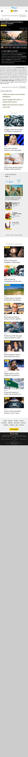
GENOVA (23, 423)
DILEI (12, 436)
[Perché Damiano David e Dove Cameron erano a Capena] (14, 346)
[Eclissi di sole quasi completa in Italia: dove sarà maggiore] (14, 251)
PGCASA (23, 435)
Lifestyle (7, 116)
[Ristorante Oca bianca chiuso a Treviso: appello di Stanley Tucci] (14, 308)
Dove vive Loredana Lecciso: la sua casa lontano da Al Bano (13, 150)
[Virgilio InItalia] (14, 11)
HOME (2, 19)
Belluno (5, 390)
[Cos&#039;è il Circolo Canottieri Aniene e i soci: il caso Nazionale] (14, 402)
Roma (9, 25)
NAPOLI (22, 420)
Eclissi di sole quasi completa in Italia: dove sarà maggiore (12, 262)
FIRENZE (10, 423)
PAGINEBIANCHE (4, 436)
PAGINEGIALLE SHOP (18, 435)
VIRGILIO (7, 435)
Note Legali (7, 439)
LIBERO (4, 435)
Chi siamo (2, 439)
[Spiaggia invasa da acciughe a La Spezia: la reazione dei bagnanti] (14, 120)
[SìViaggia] (14, 8)
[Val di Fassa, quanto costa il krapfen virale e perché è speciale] (14, 158)
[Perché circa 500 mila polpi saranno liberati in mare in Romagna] (14, 327)
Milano (5, 146)
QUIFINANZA (20, 436)
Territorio (7, 247)
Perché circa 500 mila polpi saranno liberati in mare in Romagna (13, 337)
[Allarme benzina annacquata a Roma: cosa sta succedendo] (14, 270)
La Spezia (6, 127)
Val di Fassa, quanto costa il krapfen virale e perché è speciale (13, 169)
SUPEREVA (14, 437)
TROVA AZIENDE (14, 429)
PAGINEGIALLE (11, 435)
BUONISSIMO (24, 436)
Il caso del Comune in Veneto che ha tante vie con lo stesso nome (13, 394)
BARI (16, 425)
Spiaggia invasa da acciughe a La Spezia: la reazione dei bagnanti (13, 131)
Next (26, 48)
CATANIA (12, 425)
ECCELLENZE (6, 19)
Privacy (11, 439)
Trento (5, 165)
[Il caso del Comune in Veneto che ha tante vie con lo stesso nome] (14, 383)
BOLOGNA (16, 423)
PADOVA (21, 425)
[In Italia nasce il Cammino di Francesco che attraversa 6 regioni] (14, 289)
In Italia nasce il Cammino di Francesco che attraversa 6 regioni (13, 300)
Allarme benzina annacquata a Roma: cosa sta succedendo (12, 281)
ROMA (5, 420)
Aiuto (14, 440)
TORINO (16, 420)
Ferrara (5, 334)
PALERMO (4, 423)
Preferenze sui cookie (23, 439)
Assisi (5, 296)
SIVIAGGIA (15, 436)
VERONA (6, 425)
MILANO (10, 420)
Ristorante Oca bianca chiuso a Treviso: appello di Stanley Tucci (13, 319)
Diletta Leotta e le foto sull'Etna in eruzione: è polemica (11, 375)
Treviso (5, 315)
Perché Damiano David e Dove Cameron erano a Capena (12, 356)
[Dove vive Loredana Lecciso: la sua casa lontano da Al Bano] (14, 139)
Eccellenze (3, 25)
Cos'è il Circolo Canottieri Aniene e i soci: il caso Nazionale (12, 413)
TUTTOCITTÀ (9, 436)
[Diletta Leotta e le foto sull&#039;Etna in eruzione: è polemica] (14, 364)
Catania (5, 371)
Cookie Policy (16, 439)
